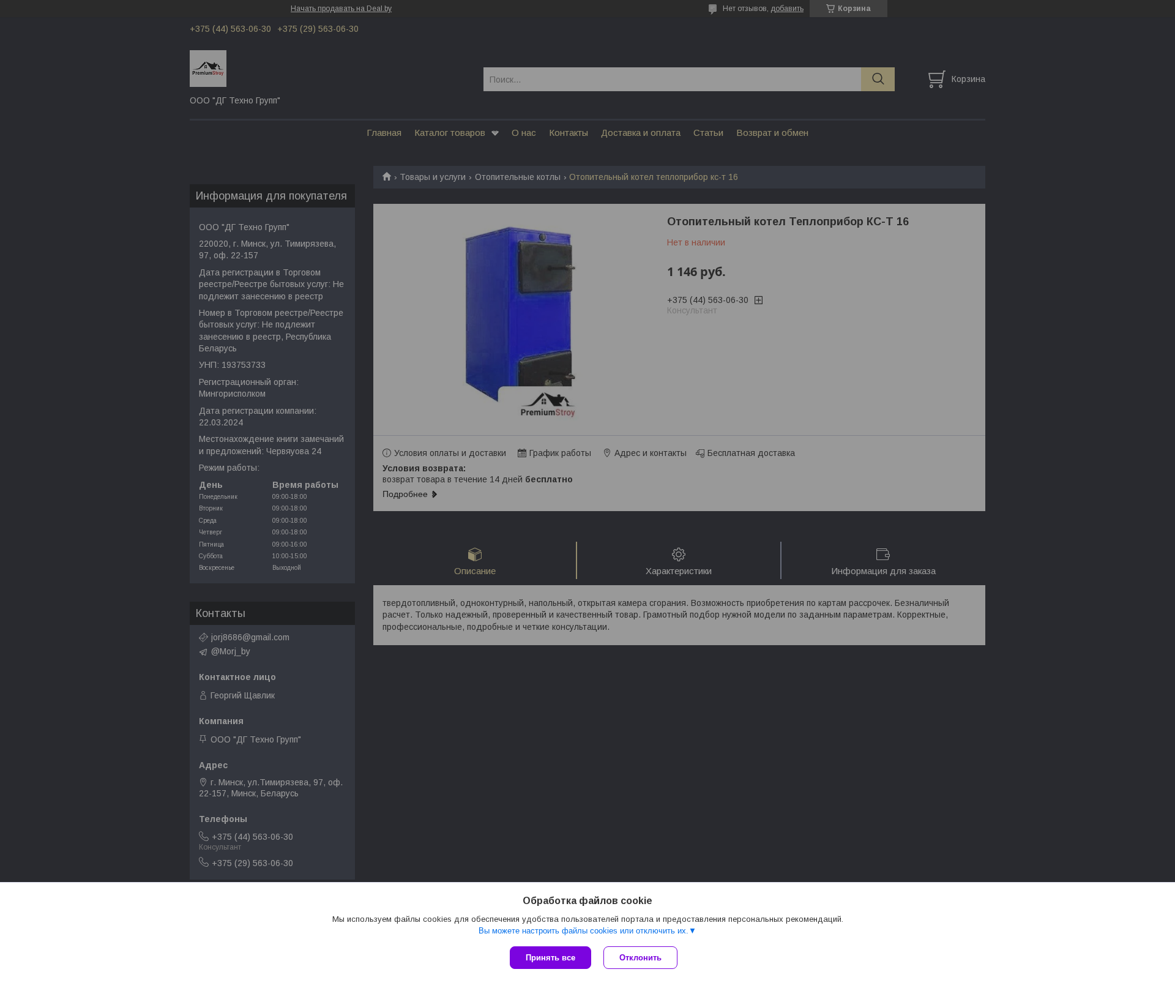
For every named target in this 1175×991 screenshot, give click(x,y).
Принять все (550, 957)
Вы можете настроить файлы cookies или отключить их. (583, 930)
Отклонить (640, 957)
